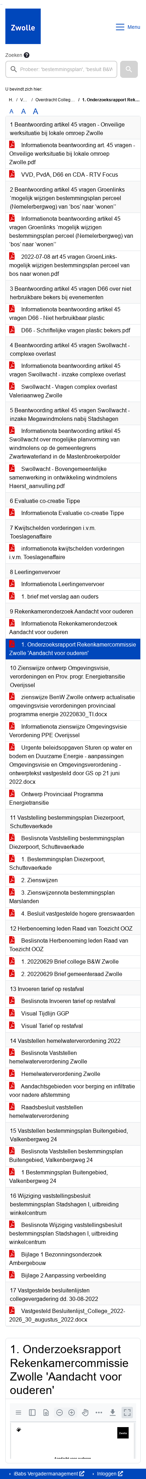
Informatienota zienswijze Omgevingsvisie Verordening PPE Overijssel (68, 731)
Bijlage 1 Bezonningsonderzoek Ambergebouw (55, 1259)
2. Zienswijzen (39, 880)
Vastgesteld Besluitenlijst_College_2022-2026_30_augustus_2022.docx (67, 1315)
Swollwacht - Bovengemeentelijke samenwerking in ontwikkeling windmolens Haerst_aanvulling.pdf (63, 477)
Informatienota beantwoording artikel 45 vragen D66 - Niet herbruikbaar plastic (64, 313)
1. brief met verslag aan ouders (59, 597)
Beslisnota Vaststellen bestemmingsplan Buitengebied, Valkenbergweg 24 (66, 1155)
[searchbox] (61, 69)
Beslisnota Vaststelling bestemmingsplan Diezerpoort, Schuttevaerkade (66, 842)
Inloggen (107, 1474)
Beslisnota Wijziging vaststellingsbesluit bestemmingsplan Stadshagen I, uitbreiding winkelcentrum (65, 1233)
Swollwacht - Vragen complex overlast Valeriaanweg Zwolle (63, 391)
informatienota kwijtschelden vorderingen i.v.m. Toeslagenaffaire (66, 553)
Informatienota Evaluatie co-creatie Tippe (72, 513)
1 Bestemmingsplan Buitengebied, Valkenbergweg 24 (58, 1176)
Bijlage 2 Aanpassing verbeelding (63, 1275)
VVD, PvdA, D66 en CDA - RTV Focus (69, 175)
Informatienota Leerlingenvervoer (62, 584)
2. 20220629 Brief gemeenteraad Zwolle (71, 974)
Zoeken (13, 55)
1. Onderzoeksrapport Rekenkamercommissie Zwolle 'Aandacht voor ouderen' (72, 649)
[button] (129, 69)
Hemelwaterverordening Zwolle (60, 1074)
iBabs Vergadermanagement (45, 1474)
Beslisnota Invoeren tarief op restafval (68, 1001)
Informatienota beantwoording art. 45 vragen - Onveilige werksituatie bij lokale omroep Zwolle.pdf (72, 153)
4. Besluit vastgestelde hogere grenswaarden (77, 914)
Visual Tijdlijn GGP (44, 1014)
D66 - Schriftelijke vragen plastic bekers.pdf (75, 330)
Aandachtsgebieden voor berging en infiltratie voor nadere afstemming (72, 1090)
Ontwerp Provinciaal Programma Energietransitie (56, 798)
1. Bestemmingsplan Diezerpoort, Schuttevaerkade (57, 863)
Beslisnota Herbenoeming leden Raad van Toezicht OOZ (68, 945)
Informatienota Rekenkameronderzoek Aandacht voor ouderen (63, 628)
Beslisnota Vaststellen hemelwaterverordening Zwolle (48, 1057)
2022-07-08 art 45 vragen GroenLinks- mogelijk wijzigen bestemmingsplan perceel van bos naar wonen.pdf (69, 265)
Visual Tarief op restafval (51, 1026)
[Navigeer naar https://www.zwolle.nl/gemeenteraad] (23, 27)
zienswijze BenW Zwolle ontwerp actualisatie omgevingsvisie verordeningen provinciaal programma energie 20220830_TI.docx (72, 705)
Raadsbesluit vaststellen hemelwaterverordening (46, 1111)
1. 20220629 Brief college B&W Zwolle (69, 962)
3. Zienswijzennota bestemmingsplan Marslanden (62, 897)
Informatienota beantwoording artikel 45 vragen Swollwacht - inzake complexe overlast (67, 370)
